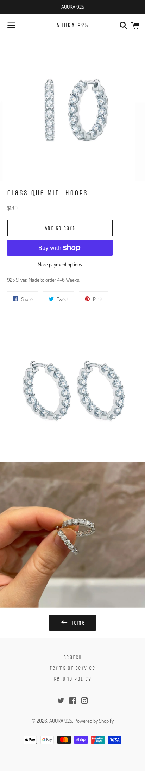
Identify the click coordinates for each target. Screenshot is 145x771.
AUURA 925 (72, 25)
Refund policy (73, 679)
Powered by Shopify (94, 720)
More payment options (60, 264)
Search (72, 657)
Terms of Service (72, 668)
